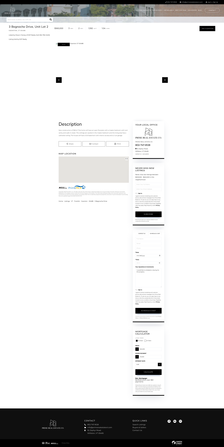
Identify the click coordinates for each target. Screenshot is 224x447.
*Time (137, 259)
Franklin (77, 201)
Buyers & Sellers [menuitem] (139, 427)
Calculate (148, 372)
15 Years (148, 340)
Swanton (84, 201)
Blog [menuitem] (200, 10)
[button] (50, 19)
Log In (209, 2)
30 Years (140, 340)
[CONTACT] (207, 28)
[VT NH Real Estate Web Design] (177, 443)
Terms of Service (143, 318)
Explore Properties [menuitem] (143, 10)
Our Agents (145, 154)
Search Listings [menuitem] (139, 425)
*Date (137, 252)
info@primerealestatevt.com (192, 2)
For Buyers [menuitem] (157, 10)
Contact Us (138, 154)
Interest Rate (140, 361)
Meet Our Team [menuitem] (180, 10)
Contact (212, 10)
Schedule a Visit (155, 233)
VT (72, 201)
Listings (67, 201)
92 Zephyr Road (95, 431)
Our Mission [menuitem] (192, 10)
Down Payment (140, 353)
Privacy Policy (65, 443)
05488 (91, 201)
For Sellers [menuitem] (168, 10)
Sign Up (215, 2)
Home (61, 201)
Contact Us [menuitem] (137, 430)
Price (137, 345)
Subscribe (148, 214)
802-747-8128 (172, 2)
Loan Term (139, 338)
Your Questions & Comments (144, 267)
